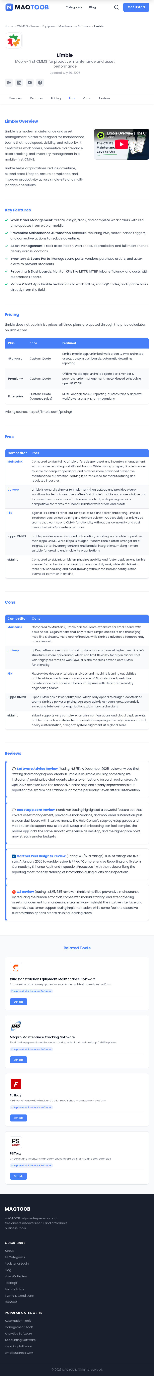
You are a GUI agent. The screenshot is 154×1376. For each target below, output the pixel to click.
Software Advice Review (37, 768)
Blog (92, 7)
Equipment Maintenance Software (67, 26)
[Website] (9, 83)
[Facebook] (40, 83)
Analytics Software (18, 1334)
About (9, 1251)
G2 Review (25, 891)
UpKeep (13, 490)
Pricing (56, 98)
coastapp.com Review (36, 809)
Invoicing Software (18, 1346)
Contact (11, 1302)
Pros (72, 98)
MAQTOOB (17, 1209)
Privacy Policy (14, 1289)
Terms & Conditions (19, 1296)
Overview (15, 98)
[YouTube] (30, 83)
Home (9, 26)
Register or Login (17, 1264)
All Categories (15, 1257)
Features (36, 98)
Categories (74, 7)
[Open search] (116, 7)
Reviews (104, 98)
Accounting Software (20, 1340)
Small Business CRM (19, 1353)
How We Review (16, 1276)
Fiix (9, 513)
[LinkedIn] (19, 83)
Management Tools (19, 1327)
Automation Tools (18, 1321)
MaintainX (15, 462)
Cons (87, 98)
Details (18, 1001)
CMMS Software (28, 26)
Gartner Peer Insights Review (41, 856)
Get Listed (136, 7)
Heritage (11, 1283)
